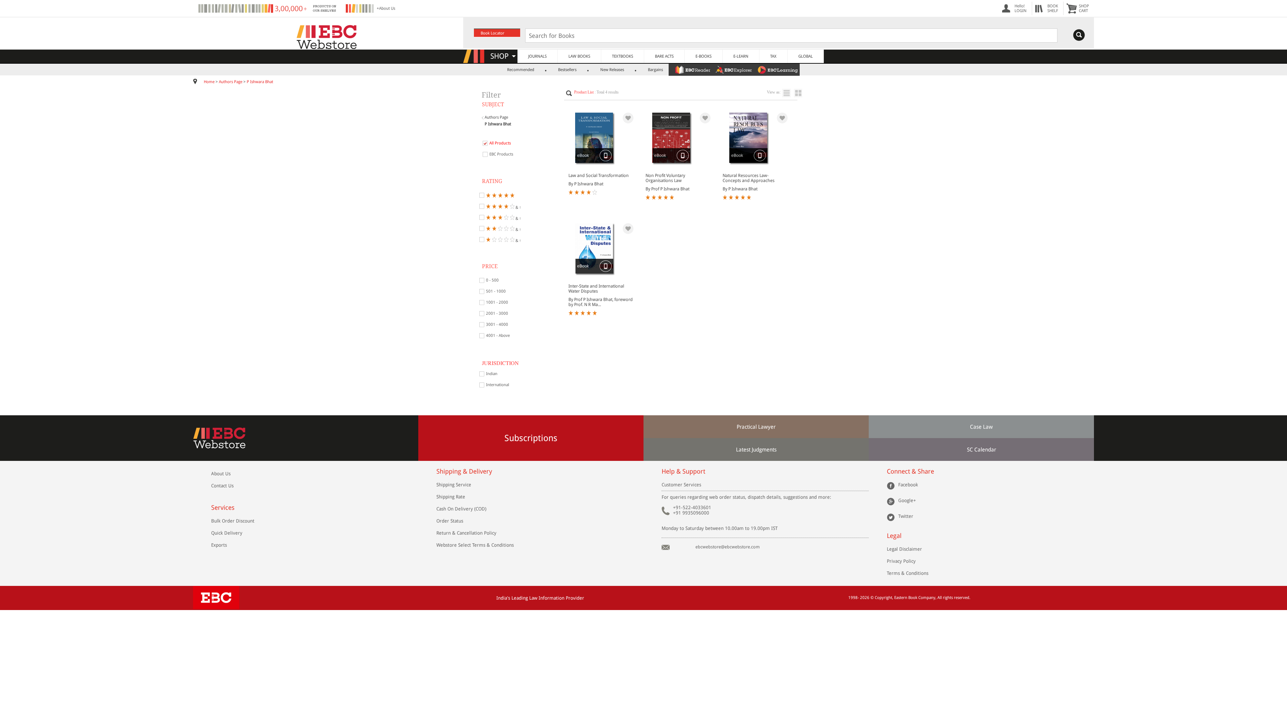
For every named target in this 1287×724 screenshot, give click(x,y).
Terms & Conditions (907, 573)
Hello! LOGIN (1021, 8)
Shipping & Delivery (464, 471)
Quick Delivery (226, 533)
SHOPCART (1084, 8)
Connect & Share (910, 471)
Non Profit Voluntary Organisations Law (665, 178)
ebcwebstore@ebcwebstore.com (727, 546)
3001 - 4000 (497, 324)
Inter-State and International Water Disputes (596, 289)
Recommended (520, 69)
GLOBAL (805, 56)
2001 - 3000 (497, 313)
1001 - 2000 (497, 302)
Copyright (883, 597)
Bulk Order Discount (232, 521)
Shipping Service (453, 484)
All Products (500, 143)
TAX (773, 56)
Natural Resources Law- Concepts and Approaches (749, 178)
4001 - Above (498, 335)
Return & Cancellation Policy (466, 533)
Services (223, 507)
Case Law (981, 427)
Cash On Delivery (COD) (461, 508)
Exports (219, 545)
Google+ (907, 500)
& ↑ (517, 207)
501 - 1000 (496, 291)
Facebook (908, 484)
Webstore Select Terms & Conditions (475, 545)
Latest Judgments (756, 449)
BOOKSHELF (1052, 8)
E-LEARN (740, 56)
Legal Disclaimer (904, 549)
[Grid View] (801, 93)
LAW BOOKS (579, 56)
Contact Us (222, 485)
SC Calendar (981, 449)
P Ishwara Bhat (260, 81)
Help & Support (683, 471)
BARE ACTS (664, 56)
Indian (491, 373)
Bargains (655, 69)
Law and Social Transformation (598, 175)
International (497, 384)
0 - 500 (492, 280)
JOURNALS (537, 56)
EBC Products (501, 154)
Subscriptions (530, 438)
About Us (221, 473)
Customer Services (681, 484)
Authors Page (230, 81)
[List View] (788, 93)
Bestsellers (567, 69)
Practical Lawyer (756, 427)
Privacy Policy (901, 561)
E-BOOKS (703, 56)
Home (209, 81)
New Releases (612, 69)
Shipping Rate (450, 496)
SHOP (502, 56)
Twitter (905, 516)
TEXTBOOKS (622, 56)
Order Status (449, 521)
